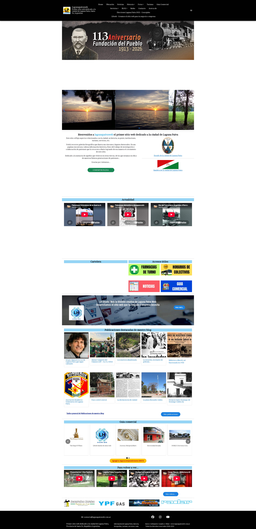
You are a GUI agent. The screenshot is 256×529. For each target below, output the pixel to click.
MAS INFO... (179, 307)
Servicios (113, 8)
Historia (130, 4)
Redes (132, 8)
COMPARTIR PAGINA (101, 170)
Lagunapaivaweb (80, 7)
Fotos (140, 4)
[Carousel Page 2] (129, 458)
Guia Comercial (163, 4)
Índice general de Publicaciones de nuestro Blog (85, 413)
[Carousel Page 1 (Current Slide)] (127, 458)
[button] (64, 110)
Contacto (142, 8)
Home (100, 4)
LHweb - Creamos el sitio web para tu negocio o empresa (133, 16)
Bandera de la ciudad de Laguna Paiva (168, 170)
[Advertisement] (128, 75)
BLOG (124, 8)
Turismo (150, 4)
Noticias (120, 4)
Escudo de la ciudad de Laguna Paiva (168, 156)
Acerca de (153, 8)
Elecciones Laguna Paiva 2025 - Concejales (133, 12)
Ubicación (110, 4)
